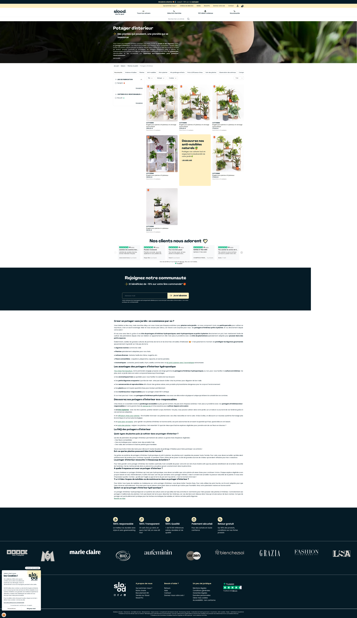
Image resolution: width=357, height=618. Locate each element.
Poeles (228, 612)
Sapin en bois (155, 612)
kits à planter (123, 410)
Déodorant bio (146, 612)
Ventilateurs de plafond (237, 612)
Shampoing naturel (184, 612)
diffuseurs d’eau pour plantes (129, 416)
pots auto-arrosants (125, 422)
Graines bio (127, 612)
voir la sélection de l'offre (200, 615)
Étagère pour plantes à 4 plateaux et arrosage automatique (227, 125)
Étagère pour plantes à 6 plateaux (157, 175)
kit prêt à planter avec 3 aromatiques (180, 363)
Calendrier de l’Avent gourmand (200, 612)
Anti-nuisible (221, 612)
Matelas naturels (118, 612)
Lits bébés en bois (136, 612)
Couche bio (213, 612)
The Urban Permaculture (123, 371)
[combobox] (239, 78)
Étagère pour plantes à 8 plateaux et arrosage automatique (161, 125)
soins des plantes (124, 425)
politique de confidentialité (130, 302)
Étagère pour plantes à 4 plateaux (157, 228)
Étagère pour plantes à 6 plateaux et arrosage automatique (194, 125)
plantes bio (147, 406)
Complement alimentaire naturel (169, 612)
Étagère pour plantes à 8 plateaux (223, 175)
